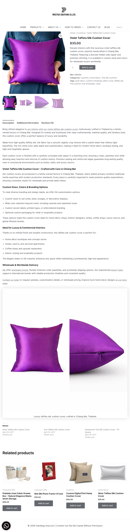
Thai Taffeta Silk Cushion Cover (57, 429)
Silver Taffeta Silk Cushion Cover (16, 429)
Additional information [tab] (28, 123)
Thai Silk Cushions (109, 78)
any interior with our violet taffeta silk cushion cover (52, 129)
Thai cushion (75, 84)
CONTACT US (93, 27)
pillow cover (108, 81)
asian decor (80, 81)
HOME (23, 27)
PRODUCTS (35, 27)
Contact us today (11, 280)
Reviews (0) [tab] (48, 123)
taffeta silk (118, 81)
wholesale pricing (19, 270)
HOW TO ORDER (73, 27)
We (4, 270)
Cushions (81, 33)
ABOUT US (53, 27)
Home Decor (95, 78)
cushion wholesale (94, 81)
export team (117, 270)
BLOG (107, 27)
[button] (42, 27)
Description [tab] (8, 123)
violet (98, 84)
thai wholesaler (88, 84)
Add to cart (87, 67)
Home (72, 33)
